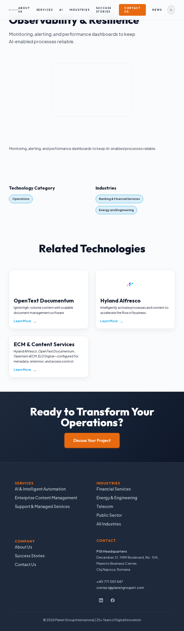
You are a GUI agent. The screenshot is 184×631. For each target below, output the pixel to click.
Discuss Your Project (92, 440)
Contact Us (132, 9)
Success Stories (104, 9)
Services (44, 9)
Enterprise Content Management (46, 497)
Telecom (104, 506)
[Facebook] (112, 600)
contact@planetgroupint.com (120, 587)
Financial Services (113, 488)
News (157, 9)
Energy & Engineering (116, 497)
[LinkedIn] (100, 600)
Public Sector (109, 515)
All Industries (108, 523)
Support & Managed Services (42, 506)
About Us (24, 9)
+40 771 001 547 (109, 581)
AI (61, 9)
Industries (79, 9)
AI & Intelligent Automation (40, 488)
